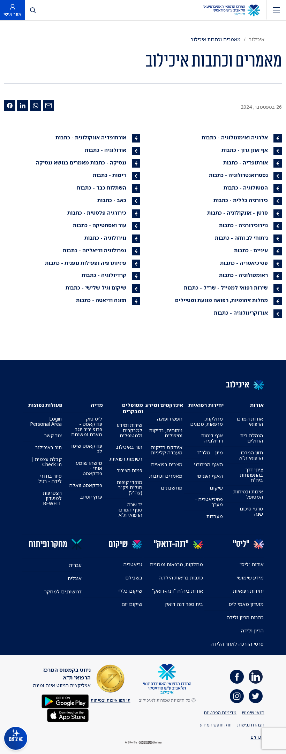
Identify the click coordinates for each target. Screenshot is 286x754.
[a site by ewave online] (143, 743)
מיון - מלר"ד (210, 452)
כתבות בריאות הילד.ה (181, 577)
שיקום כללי (130, 590)
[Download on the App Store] (68, 714)
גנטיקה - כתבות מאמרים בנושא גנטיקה (81, 162)
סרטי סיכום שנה (251, 511)
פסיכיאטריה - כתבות (244, 262)
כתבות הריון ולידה (245, 617)
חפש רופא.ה (169, 418)
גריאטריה (132, 564)
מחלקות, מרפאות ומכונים (176, 564)
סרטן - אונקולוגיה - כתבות (237, 212)
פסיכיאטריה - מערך (209, 502)
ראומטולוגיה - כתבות (243, 274)
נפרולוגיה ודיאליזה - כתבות (94, 250)
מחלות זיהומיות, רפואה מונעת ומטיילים (221, 300)
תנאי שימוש (253, 712)
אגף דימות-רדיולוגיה (211, 438)
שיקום (216, 487)
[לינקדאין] (22, 105)
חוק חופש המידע (216, 725)
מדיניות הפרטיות (220, 712)
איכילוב (256, 39)
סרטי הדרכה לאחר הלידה (237, 643)
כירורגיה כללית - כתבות (240, 200)
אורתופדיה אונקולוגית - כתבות (90, 137)
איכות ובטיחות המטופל (248, 494)
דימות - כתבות (109, 174)
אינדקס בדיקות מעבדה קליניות (166, 450)
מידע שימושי (250, 577)
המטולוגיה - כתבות (246, 187)
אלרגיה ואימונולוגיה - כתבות (235, 137)
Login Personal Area (46, 421)
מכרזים (257, 737)
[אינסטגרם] (237, 696)
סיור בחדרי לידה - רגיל (50, 478)
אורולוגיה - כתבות (105, 149)
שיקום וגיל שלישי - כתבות (96, 287)
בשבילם (133, 577)
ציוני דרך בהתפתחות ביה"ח (251, 474)
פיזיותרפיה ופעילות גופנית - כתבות (85, 262)
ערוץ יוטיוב (91, 496)
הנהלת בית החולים (251, 438)
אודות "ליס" (252, 564)
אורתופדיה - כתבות (245, 162)
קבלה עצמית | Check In (46, 462)
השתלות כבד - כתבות (101, 187)
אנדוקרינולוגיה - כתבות (241, 312)
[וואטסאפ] (35, 105)
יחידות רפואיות (248, 590)
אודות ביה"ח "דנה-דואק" (177, 590)
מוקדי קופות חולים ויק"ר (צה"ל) (129, 487)
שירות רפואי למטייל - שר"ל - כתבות (226, 287)
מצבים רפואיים (166, 464)
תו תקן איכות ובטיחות (110, 700)
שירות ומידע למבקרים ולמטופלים (129, 430)
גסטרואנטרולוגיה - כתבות (238, 174)
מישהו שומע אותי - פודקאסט (89, 468)
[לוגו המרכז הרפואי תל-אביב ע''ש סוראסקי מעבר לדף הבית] (231, 10)
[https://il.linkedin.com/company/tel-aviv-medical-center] (256, 677)
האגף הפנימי (209, 475)
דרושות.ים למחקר (63, 591)
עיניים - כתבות (251, 250)
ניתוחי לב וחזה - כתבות (241, 237)
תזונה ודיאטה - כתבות (101, 300)
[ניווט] (276, 10)
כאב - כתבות (111, 200)
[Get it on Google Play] (65, 700)
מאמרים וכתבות (165, 475)
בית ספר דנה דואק (184, 604)
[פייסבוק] (9, 105)
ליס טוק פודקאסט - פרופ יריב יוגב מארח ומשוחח (86, 426)
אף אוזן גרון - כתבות (244, 149)
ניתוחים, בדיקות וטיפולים (165, 433)
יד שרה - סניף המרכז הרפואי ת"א (130, 509)
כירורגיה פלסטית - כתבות (96, 212)
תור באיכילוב (129, 447)
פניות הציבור (129, 470)
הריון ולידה (252, 630)
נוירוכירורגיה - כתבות (243, 225)
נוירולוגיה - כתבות (105, 237)
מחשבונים (171, 487)
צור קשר (53, 435)
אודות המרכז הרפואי (250, 421)
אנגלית (75, 578)
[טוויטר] (256, 696)
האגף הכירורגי (208, 464)
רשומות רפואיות (126, 458)
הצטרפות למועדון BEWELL (52, 498)
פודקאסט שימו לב (86, 448)
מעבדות (214, 516)
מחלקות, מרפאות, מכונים (206, 421)
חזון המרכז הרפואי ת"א (251, 455)
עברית (75, 565)
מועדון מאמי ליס (246, 604)
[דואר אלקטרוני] (48, 105)
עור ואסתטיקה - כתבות (99, 225)
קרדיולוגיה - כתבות (104, 274)
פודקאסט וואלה (85, 485)
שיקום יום (131, 604)
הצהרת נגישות (250, 725)
